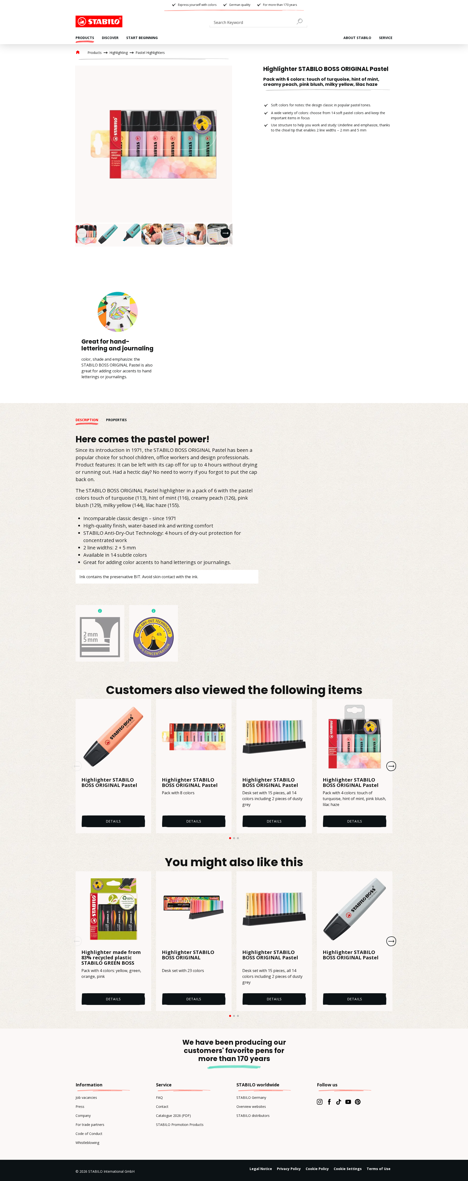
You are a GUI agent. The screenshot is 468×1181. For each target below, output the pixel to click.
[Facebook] (329, 1102)
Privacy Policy (289, 1168)
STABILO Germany (251, 1097)
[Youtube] (348, 1102)
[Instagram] (319, 1102)
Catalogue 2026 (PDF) (173, 1115)
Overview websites (251, 1106)
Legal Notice (261, 1168)
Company (83, 1115)
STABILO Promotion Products (180, 1124)
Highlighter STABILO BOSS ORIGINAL (188, 955)
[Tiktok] (338, 1102)
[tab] (91, 419)
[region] (153, 156)
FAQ (159, 1097)
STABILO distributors (253, 1115)
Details (113, 821)
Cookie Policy (317, 1168)
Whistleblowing (87, 1142)
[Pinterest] (358, 1102)
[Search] (301, 21)
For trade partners (90, 1124)
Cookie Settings (348, 1168)
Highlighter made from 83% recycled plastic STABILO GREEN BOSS (111, 958)
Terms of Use (378, 1168)
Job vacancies (86, 1097)
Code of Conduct (89, 1133)
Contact (162, 1106)
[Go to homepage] (100, 21)
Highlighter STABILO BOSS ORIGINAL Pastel (109, 782)
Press (80, 1106)
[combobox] (258, 23)
